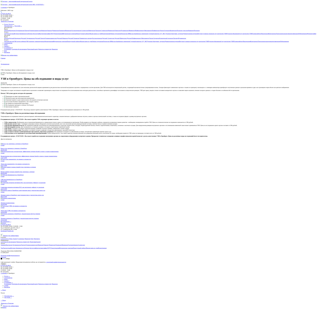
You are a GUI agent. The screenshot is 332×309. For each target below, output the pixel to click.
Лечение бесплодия (33, 33)
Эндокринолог (20, 30)
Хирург (27, 30)
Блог (5, 51)
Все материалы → (6, 221)
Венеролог (68, 30)
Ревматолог (111, 30)
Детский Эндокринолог (28, 38)
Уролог (162, 30)
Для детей (18, 26)
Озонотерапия (58, 33)
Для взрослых (9, 26)
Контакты (7, 52)
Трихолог (98, 30)
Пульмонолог (125, 30)
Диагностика (10, 33)
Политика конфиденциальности (10, 255)
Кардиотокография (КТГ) (46, 33)
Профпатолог (156, 30)
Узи (5, 33)
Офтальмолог (148, 30)
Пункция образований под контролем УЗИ (239, 33)
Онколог (49, 30)
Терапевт (7, 30)
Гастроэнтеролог (76, 30)
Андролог (167, 30)
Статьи (6, 285)
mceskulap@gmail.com (7, 231)
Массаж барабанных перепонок (138, 33)
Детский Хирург (40, 38)
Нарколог (191, 30)
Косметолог (173, 30)
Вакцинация (265, 33)
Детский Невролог (62, 38)
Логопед (175, 38)
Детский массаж (9, 41)
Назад (3, 290)
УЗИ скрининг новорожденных (35, 41)
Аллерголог (84, 30)
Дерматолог (55, 30)
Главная (3, 58)
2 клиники (4, 7)
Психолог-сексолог (182, 30)
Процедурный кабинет (83, 33)
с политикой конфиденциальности (56, 262)
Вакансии (55, 49)
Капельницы (272, 33)
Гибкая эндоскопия (115, 33)
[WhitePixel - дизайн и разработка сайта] (5, 259)
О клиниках (8, 47)
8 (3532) (6, 13)
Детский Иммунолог (121, 38)
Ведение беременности (21, 33)
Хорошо (3, 263)
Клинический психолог (166, 38)
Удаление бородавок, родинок (174, 33)
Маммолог (132, 30)
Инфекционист (139, 30)
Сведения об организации (19, 49)
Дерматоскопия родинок (190, 33)
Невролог (44, 30)
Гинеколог (62, 30)
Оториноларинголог (35, 30)
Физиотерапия (105, 33)
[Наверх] (3, 307)
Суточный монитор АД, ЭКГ (156, 33)
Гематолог (118, 30)
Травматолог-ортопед (86, 38)
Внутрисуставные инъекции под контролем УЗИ (212, 33)
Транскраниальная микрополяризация (287, 33)
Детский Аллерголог (108, 38)
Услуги (6, 24)
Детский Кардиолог (15, 38)
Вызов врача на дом (95, 33)
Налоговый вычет (32, 49)
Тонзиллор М (125, 33)
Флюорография (311, 33)
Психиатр (197, 30)
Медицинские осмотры (69, 33)
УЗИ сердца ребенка (20, 41)
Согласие (3, 257)
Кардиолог (13, 30)
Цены (6, 44)
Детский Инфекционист (134, 38)
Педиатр (6, 38)
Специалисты (8, 43)
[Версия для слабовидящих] (9, 55)
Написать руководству (45, 49)
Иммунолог (91, 30)
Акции (6, 46)
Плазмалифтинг (256, 33)
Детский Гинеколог (74, 38)
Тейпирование (303, 33)
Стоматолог (104, 30)
